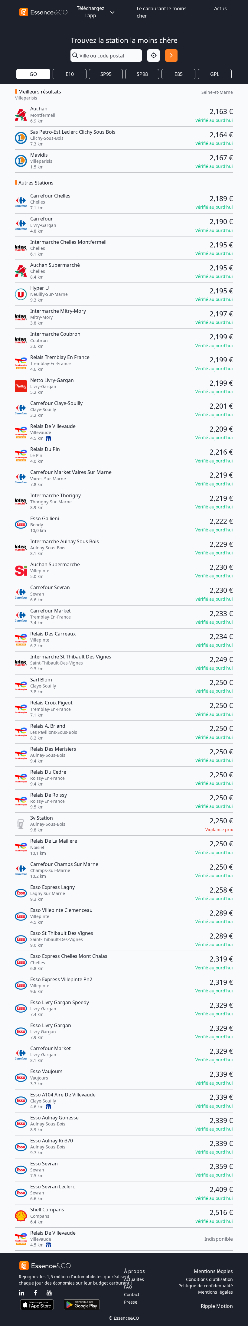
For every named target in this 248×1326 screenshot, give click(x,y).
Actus (220, 8)
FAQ (128, 1287)
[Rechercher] (171, 55)
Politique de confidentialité (205, 1285)
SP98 (142, 74)
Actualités (134, 1279)
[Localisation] (153, 55)
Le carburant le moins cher (162, 12)
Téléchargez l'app (90, 12)
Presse (130, 1302)
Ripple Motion (217, 1306)
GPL (214, 74)
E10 (70, 74)
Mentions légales (215, 1292)
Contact (131, 1294)
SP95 (106, 74)
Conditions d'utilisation (209, 1279)
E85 (179, 74)
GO (33, 74)
